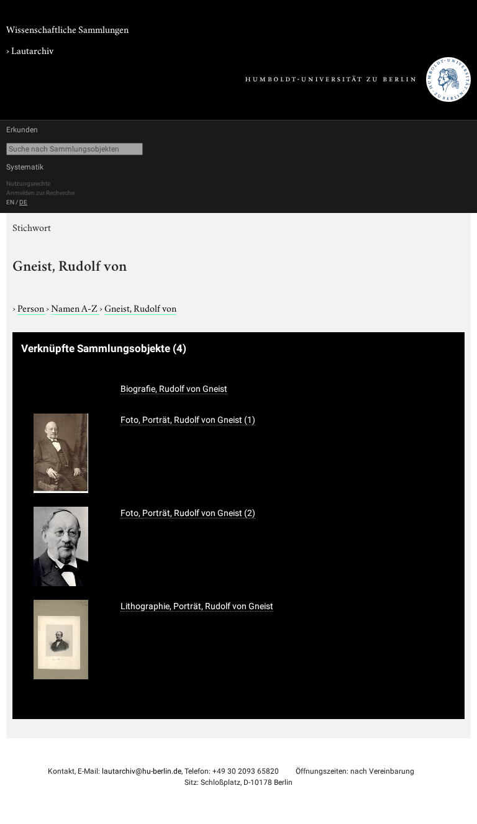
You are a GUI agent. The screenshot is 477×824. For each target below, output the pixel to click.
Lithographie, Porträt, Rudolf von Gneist (196, 606)
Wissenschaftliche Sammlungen (67, 28)
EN (10, 202)
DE (23, 202)
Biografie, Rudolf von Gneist (173, 389)
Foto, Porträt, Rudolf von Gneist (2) (187, 513)
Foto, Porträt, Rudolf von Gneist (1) (187, 420)
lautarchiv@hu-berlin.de (141, 771)
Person (31, 307)
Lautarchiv (32, 50)
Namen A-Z (75, 307)
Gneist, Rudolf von (140, 307)
